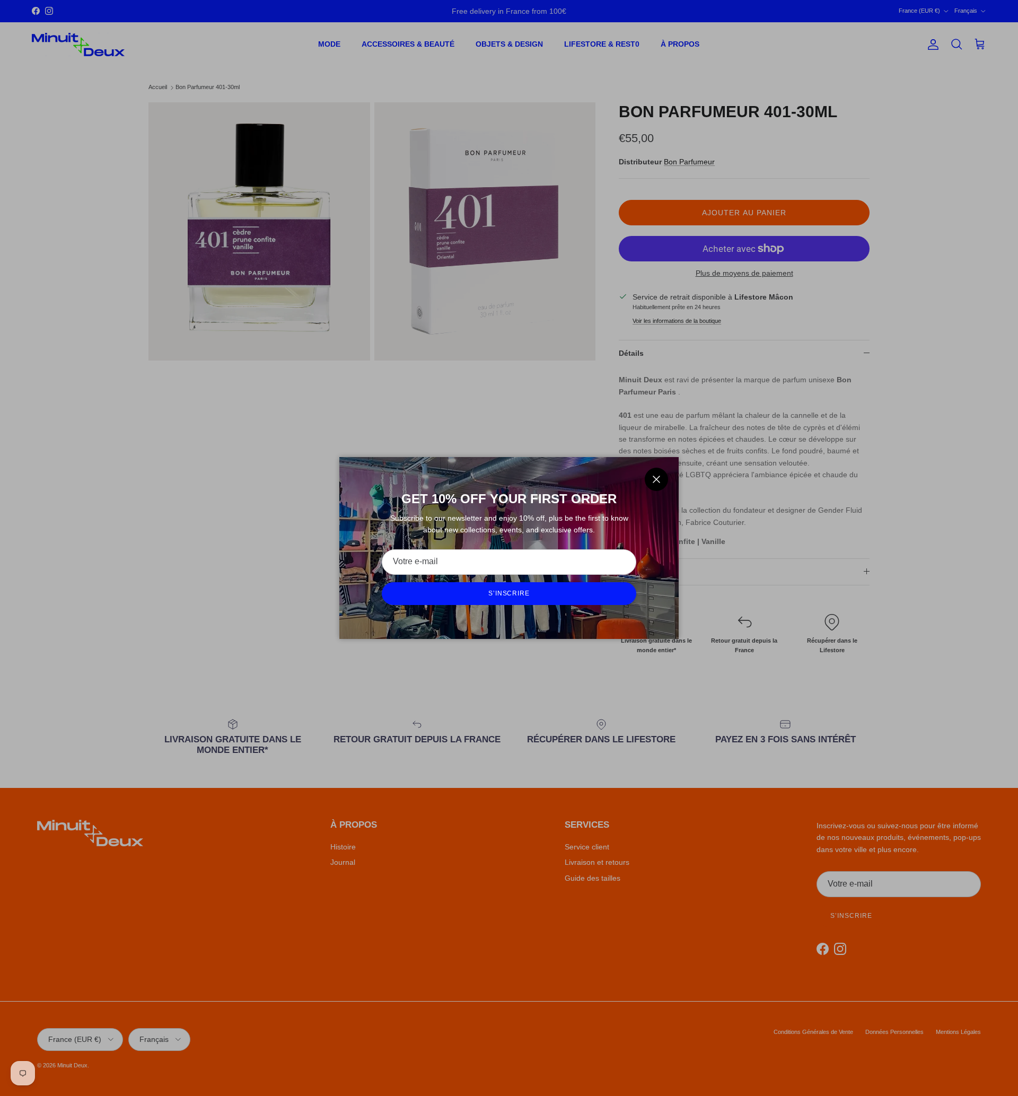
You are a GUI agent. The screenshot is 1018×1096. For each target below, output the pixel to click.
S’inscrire (509, 593)
